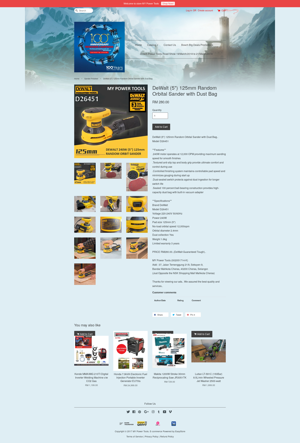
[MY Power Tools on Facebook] (134, 412)
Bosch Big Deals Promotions (197, 45)
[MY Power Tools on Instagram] (153, 412)
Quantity (157, 110)
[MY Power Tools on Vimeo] (170, 412)
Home (138, 45)
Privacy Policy (151, 436)
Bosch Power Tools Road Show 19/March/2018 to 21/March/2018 (176, 54)
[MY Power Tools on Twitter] (128, 412)
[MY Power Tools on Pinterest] (139, 412)
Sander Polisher (91, 78)
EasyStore (180, 431)
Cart (224, 10)
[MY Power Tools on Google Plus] (146, 412)
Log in (189, 10)
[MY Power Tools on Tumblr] (159, 412)
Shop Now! (168, 3)
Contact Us (170, 45)
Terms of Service (134, 436)
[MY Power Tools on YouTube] (164, 412)
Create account (205, 10)
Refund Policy (167, 436)
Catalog (152, 45)
